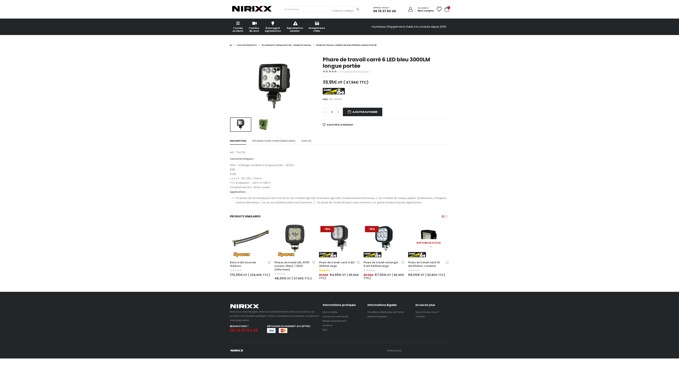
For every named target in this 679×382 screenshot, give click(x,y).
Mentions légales (377, 316)
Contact (420, 316)
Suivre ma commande (336, 316)
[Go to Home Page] (231, 45)
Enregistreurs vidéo (317, 29)
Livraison (328, 325)
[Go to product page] (250, 241)
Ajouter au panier (364, 112)
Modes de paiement (334, 321)
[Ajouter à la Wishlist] (269, 262)
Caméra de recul (254, 29)
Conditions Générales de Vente (385, 312)
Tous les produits (238, 29)
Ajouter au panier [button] (265, 230)
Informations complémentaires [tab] (273, 141)
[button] (230, 86)
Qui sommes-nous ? (427, 312)
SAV (325, 329)
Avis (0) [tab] (306, 141)
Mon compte (330, 312)
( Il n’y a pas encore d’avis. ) (354, 71)
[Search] (358, 9)
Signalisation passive (295, 29)
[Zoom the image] (245, 305)
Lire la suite (443, 230)
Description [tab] (238, 141)
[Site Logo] (252, 9)
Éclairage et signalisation (273, 29)
